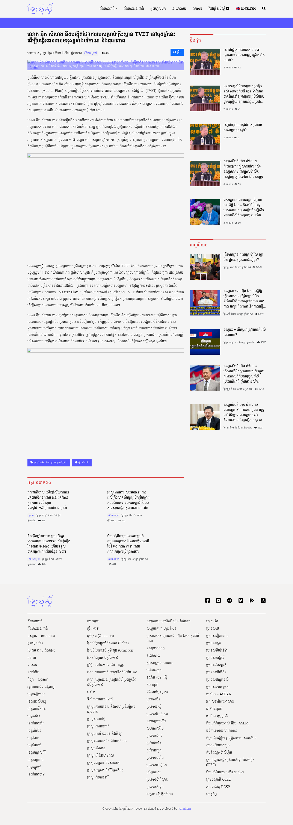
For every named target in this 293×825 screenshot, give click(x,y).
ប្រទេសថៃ (212, 628)
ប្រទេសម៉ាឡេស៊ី (216, 665)
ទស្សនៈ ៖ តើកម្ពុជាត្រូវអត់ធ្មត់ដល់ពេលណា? (245, 332)
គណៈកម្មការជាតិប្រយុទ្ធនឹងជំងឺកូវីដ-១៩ (112, 672)
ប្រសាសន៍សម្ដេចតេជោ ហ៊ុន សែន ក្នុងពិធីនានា (172, 638)
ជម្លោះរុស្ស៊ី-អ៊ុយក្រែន (159, 794)
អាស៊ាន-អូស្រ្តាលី (217, 716)
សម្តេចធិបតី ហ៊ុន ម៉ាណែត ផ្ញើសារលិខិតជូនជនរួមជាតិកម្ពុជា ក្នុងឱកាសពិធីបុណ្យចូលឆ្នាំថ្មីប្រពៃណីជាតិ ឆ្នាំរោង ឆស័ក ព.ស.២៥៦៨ (244, 374)
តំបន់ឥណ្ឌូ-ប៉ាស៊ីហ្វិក (219, 752)
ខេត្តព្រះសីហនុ (36, 701)
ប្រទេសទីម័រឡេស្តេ (218, 687)
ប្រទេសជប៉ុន (154, 736)
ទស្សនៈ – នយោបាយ (41, 636)
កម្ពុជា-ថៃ (212, 621)
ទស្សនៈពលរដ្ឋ (155, 648)
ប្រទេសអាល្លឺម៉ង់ (156, 765)
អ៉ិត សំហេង (83, 462)
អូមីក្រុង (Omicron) (100, 636)
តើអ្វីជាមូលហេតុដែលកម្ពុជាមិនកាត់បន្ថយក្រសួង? (243, 127)
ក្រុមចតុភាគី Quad (218, 779)
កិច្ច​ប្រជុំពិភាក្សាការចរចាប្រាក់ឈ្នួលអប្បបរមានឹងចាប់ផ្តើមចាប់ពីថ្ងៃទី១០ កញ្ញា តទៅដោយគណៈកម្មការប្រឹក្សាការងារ (128, 544)
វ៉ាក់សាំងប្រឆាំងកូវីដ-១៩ (102, 658)
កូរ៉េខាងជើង (154, 743)
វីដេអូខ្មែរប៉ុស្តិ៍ (217, 8)
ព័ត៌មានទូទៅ (90, 53)
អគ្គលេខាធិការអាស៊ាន (220, 701)
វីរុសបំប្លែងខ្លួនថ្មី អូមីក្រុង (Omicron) (110, 650)
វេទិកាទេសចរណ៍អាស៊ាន (221, 730)
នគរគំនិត (33, 672)
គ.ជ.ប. (91, 692)
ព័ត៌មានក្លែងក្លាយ (157, 692)
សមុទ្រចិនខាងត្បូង (218, 745)
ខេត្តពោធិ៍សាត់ (36, 709)
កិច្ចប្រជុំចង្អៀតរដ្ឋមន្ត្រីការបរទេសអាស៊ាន (231, 738)
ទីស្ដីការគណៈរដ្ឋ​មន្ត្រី (100, 699)
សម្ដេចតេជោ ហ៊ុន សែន (161, 628)
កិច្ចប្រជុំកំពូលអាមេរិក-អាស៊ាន (225, 772)
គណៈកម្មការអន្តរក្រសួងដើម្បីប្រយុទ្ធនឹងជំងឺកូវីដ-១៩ (111, 682)
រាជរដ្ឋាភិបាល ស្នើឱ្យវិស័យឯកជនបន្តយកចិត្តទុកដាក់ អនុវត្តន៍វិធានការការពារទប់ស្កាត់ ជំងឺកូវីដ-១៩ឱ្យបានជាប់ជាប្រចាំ (48, 500)
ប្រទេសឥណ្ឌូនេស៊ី (217, 679)
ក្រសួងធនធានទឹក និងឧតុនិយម (107, 741)
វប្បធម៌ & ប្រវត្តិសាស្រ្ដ (41, 650)
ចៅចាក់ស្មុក (154, 670)
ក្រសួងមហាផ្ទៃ (96, 719)
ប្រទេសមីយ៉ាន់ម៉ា (217, 650)
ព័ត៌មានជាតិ (107, 8)
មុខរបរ (31, 515)
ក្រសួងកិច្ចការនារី (98, 777)
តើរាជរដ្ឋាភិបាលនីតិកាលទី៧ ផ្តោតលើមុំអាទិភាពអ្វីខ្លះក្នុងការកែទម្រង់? (244, 55)
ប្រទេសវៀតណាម (217, 636)
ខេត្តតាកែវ (33, 716)
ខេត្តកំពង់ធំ (34, 745)
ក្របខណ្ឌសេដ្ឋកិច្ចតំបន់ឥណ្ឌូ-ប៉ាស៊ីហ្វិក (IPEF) (230, 762)
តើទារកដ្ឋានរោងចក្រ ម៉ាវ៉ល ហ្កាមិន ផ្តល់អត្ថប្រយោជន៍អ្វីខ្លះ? (243, 257)
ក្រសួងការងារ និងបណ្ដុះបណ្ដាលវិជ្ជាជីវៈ (50, 462)
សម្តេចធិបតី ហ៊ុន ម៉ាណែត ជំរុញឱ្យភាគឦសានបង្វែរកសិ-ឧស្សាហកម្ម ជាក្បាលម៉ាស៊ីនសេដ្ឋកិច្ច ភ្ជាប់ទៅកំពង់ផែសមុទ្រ (243, 169)
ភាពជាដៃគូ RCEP (218, 787)
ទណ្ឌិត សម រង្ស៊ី (156, 677)
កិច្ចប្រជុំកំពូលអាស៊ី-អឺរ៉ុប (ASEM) (227, 723)
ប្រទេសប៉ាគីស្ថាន (157, 779)
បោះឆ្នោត (93, 621)
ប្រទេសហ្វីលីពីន (216, 672)
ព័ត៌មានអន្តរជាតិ (134, 8)
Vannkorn (184, 809)
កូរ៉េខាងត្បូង (154, 750)
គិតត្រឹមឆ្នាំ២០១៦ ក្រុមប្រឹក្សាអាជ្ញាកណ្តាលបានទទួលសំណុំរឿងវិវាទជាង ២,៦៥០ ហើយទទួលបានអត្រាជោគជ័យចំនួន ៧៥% (48, 544)
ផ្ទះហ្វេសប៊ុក (158, 8)
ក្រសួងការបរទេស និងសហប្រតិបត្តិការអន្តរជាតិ (111, 709)
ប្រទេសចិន (153, 699)
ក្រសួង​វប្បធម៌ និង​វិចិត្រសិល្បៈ (106, 770)
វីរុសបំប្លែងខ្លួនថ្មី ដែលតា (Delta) (108, 643)
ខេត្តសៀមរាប (36, 694)
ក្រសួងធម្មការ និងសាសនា (103, 763)
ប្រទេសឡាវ (213, 643)
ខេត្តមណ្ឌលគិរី (36, 752)
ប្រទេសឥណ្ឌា (155, 787)
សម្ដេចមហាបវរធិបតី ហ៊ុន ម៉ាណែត (168, 621)
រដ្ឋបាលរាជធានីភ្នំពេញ (41, 687)
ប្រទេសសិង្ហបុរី (215, 658)
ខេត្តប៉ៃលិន (34, 730)
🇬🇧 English (246, 8)
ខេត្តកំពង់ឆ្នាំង (36, 723)
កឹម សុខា (152, 685)
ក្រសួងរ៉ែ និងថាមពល (100, 755)
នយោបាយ (179, 8)
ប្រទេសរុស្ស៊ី (154, 706)
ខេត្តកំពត (33, 738)
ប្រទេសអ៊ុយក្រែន (157, 714)
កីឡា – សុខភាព (37, 679)
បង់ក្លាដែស (153, 772)
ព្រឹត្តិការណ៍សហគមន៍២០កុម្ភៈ (105, 665)
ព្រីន (178, 52)
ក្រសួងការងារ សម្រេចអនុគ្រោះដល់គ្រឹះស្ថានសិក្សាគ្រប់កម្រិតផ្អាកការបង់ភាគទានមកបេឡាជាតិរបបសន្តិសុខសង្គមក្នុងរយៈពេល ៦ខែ (128, 500)
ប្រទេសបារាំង (155, 757)
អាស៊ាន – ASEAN (218, 694)
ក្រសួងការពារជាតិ (98, 726)
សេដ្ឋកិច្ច (211, 794)
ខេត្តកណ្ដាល (35, 760)
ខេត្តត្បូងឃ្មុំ (34, 767)
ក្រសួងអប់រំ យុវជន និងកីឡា (104, 733)
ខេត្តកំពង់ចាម (36, 774)
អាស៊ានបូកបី (214, 709)
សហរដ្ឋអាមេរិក (156, 721)
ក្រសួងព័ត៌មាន (96, 748)
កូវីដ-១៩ (93, 628)
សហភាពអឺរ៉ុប (155, 728)
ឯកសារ (197, 8)
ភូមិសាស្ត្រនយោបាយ (159, 663)
